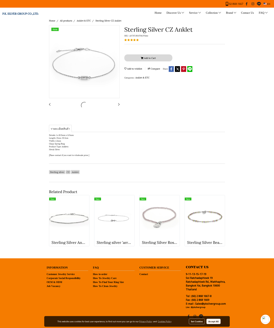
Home (158, 12)
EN (268, 3)
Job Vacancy (53, 286)
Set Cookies (197, 321)
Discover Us (174, 12)
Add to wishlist (134, 68)
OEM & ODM (54, 282)
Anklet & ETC (142, 77)
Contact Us (247, 12)
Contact (143, 274)
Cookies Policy (164, 321)
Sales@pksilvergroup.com (210, 304)
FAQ (262, 12)
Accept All (213, 321)
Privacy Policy (145, 321)
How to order (100, 274)
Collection (212, 12)
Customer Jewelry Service (61, 274)
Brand (230, 12)
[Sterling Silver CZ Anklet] (84, 61)
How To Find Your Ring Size (108, 282)
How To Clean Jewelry (105, 286)
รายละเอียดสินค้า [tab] (60, 128)
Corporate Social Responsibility (64, 278)
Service (193, 12)
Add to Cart (149, 57)
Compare (155, 68)
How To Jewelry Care (105, 278)
